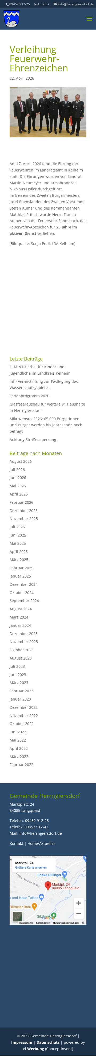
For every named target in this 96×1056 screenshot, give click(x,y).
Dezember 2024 (24, 584)
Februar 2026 (21, 502)
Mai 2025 (18, 543)
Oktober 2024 (22, 592)
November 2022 (24, 715)
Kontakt (16, 843)
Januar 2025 (20, 576)
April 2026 (19, 494)
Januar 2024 (20, 625)
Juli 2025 (17, 526)
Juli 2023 (17, 666)
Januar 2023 (20, 699)
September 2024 (24, 600)
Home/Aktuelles (41, 843)
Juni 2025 (18, 535)
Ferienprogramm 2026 (29, 395)
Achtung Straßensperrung (33, 439)
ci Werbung (33, 1048)
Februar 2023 (21, 690)
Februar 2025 (21, 567)
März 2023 (19, 682)
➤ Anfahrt (41, 4)
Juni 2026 (18, 477)
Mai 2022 (18, 740)
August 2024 (21, 608)
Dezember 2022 (24, 707)
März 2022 (19, 756)
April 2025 (19, 551)
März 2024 (19, 617)
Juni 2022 (18, 731)
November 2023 (24, 641)
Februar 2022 (21, 764)
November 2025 (24, 518)
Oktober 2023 (22, 649)
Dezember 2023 (24, 633)
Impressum (21, 1042)
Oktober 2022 (22, 723)
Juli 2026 (17, 469)
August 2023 (21, 658)
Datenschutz (48, 1042)
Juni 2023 (18, 674)
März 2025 (19, 559)
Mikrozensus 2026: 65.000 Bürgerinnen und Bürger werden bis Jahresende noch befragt (46, 425)
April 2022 (19, 748)
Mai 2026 (18, 485)
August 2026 (21, 461)
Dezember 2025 (24, 510)
